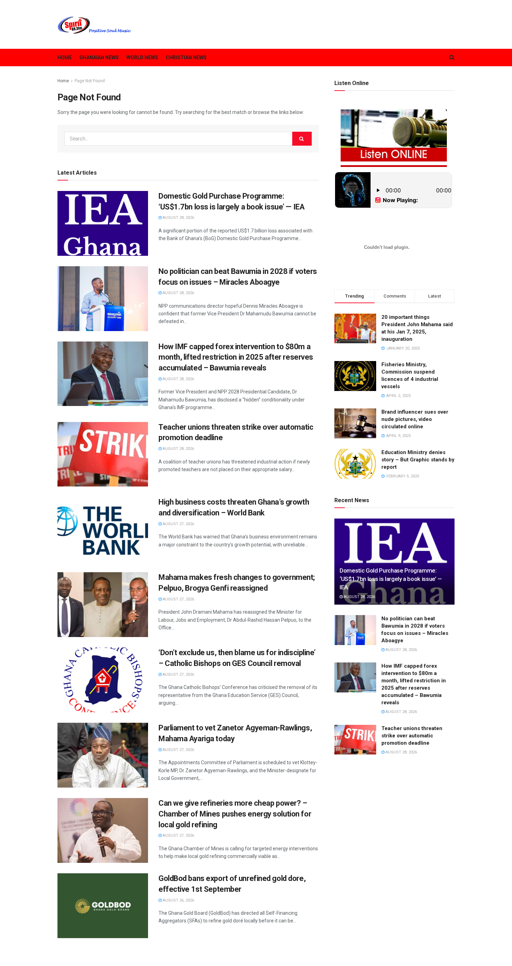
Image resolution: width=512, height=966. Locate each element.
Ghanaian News (99, 57)
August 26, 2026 (178, 900)
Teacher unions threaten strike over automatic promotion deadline (411, 735)
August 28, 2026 (178, 217)
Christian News (186, 57)
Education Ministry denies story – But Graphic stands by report (418, 459)
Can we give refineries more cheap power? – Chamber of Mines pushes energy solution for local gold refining (234, 814)
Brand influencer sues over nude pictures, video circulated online (414, 419)
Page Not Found (90, 80)
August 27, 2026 (178, 524)
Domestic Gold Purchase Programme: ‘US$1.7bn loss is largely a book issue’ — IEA (391, 579)
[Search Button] (302, 139)
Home (64, 57)
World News (142, 57)
